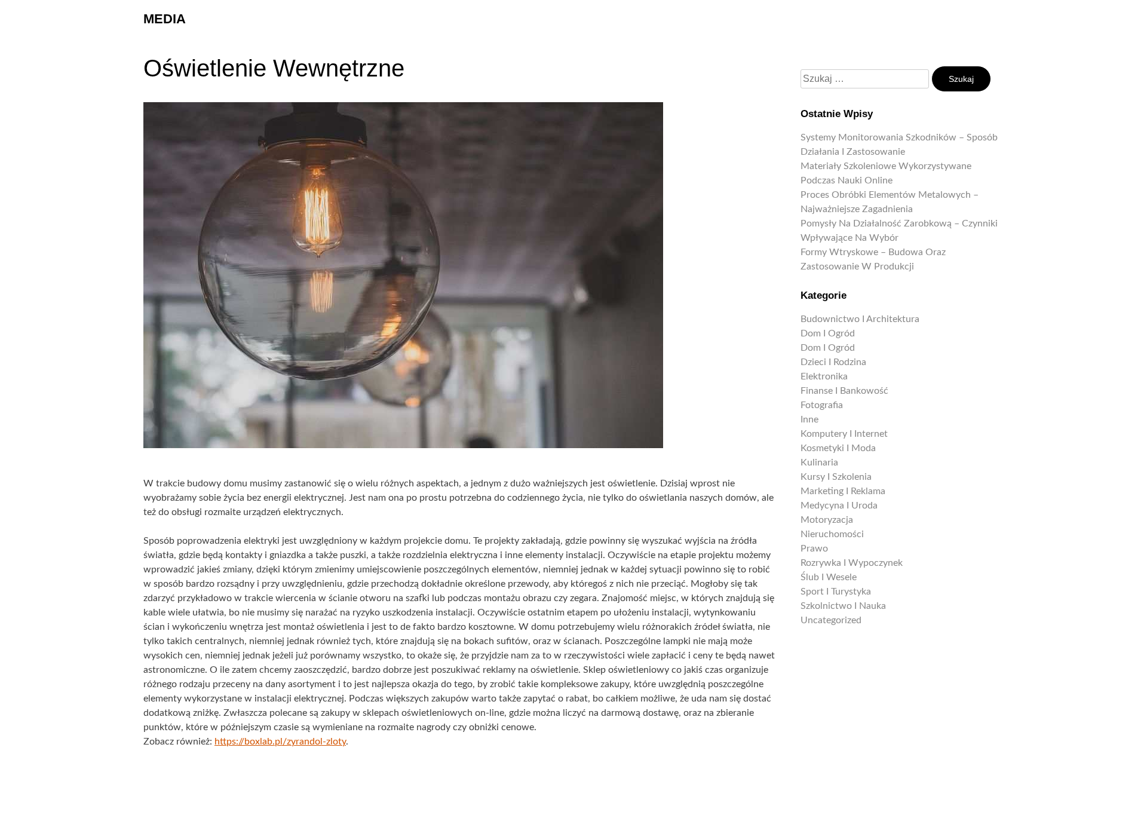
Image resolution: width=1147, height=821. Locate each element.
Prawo (814, 548)
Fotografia (822, 405)
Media (164, 18)
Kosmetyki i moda (838, 448)
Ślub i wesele (829, 577)
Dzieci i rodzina (833, 362)
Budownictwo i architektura (860, 319)
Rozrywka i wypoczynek (852, 563)
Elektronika (824, 376)
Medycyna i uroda (839, 505)
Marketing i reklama (843, 491)
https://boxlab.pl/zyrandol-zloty (280, 741)
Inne (809, 419)
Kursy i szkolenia (836, 477)
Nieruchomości (832, 534)
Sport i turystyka (836, 591)
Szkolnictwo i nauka (843, 606)
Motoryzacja (827, 520)
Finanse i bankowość (844, 391)
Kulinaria (819, 462)
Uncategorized (831, 620)
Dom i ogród (828, 333)
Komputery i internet (844, 434)
